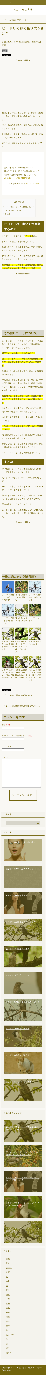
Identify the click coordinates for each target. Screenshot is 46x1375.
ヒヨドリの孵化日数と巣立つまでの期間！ (8, 597)
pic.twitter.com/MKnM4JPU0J (17, 178)
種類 (8, 1317)
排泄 (8, 1281)
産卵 (4, 51)
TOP (11, 20)
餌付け (9, 1348)
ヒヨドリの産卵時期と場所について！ (35, 597)
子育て (9, 1268)
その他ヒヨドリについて (17, 210)
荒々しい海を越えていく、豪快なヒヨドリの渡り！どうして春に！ (35, 675)
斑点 (18, 695)
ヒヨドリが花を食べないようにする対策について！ (8, 645)
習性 (8, 1326)
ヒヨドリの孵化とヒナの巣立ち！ (21, 597)
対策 (8, 1272)
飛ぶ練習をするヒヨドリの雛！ (21, 619)
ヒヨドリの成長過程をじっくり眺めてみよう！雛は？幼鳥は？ (21, 673)
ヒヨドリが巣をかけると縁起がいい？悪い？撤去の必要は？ (8, 673)
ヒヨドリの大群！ (34, 619)
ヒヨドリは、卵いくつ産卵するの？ (18, 207)
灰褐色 (24, 695)
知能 (8, 1312)
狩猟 (8, 1295)
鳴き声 (9, 1353)
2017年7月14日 (32, 183)
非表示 (20, 202)
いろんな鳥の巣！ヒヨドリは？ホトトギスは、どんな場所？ (21, 646)
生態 (8, 1299)
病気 (8, 1308)
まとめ (6, 214)
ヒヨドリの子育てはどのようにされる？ (8, 620)
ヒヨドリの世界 (23, 9)
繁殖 (8, 1321)
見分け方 (10, 1335)
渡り (8, 1290)
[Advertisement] (23, 85)
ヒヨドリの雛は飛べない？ (35, 642)
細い (30, 695)
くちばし (11, 695)
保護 (8, 1259)
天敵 (8, 1263)
